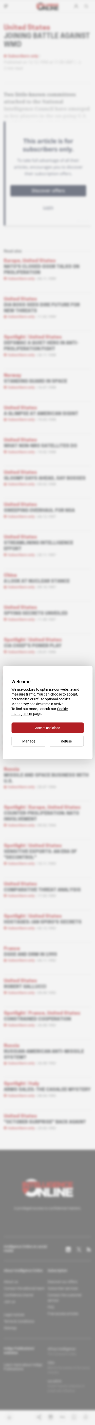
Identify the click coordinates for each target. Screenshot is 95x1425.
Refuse (66, 741)
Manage (28, 741)
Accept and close (47, 727)
